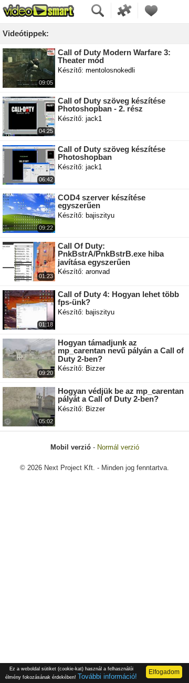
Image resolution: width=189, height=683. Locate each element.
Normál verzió (118, 447)
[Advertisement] (94, 583)
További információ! (107, 676)
